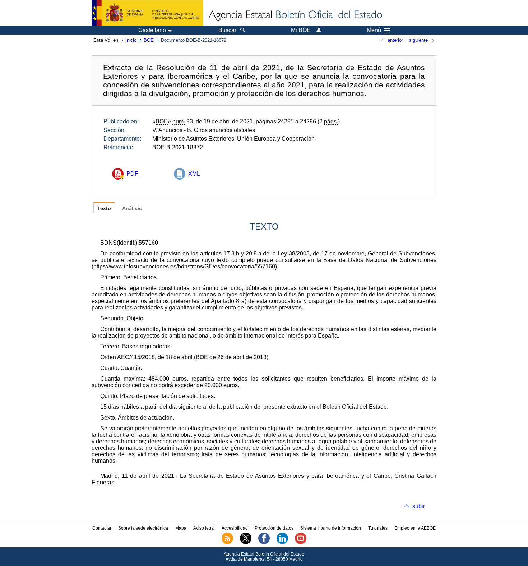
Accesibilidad (235, 528)
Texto (104, 208)
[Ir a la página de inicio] (295, 15)
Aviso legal (204, 528)
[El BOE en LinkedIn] (282, 542)
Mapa (180, 528)
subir (418, 506)
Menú (374, 30)
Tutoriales (378, 528)
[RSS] (227, 542)
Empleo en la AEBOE (415, 528)
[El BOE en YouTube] (300, 542)
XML (194, 174)
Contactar (101, 528)
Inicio (130, 40)
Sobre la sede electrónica (143, 528)
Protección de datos (274, 528)
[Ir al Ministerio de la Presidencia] (147, 13)
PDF (132, 174)
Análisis (132, 208)
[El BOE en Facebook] (264, 542)
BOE (149, 40)
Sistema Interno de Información (330, 528)
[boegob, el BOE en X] (245, 542)
